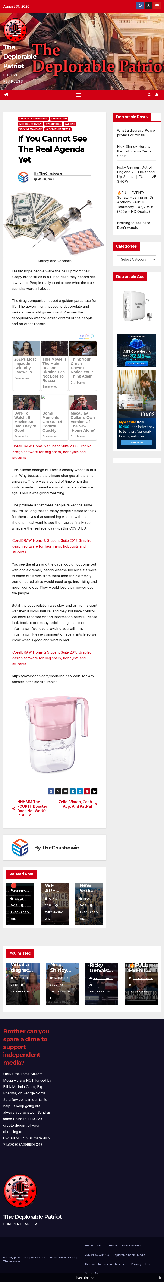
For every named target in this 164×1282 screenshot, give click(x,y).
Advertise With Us (97, 1255)
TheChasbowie (50, 173)
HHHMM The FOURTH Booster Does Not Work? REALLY (32, 808)
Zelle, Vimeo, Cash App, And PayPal (75, 804)
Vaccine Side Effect (58, 129)
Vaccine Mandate (30, 129)
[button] (149, 95)
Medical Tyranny (30, 124)
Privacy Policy (140, 1264)
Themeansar (11, 1261)
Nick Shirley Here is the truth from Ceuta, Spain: (134, 151)
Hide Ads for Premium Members (106, 1264)
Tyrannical (53, 124)
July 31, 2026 (103, 978)
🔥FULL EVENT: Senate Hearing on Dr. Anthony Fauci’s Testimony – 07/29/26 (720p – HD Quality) (135, 202)
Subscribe (92, 1273)
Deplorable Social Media (129, 1255)
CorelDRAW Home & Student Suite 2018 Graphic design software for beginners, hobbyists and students (51, 452)
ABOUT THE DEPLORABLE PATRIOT (120, 1245)
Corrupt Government (33, 118)
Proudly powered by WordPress (24, 1257)
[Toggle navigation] (78, 94)
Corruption (59, 118)
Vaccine (70, 124)
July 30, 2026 (143, 978)
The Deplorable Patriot (19, 56)
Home (89, 1245)
